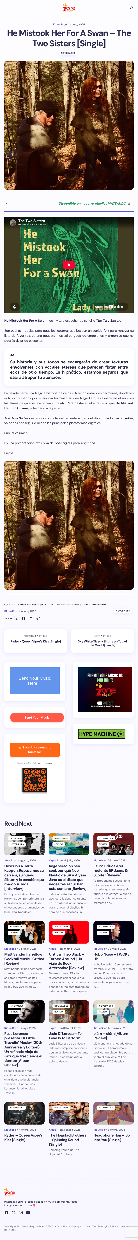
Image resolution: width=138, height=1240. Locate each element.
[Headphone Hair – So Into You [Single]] (113, 1113)
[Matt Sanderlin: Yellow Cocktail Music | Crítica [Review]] (24, 932)
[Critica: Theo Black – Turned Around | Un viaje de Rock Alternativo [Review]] (69, 932)
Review (58, 844)
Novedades (68, 53)
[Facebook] (6, 1212)
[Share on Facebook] (23, 618)
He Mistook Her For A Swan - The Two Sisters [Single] (46, 605)
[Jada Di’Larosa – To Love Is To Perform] (69, 1011)
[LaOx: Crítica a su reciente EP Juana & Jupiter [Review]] (113, 844)
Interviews (17, 838)
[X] (13, 1212)
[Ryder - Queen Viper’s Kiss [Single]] (35, 641)
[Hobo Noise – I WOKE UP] (113, 932)
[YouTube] (28, 1212)
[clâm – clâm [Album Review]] (113, 1011)
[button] (6, 8)
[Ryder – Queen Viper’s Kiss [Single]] (24, 1113)
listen (86, 605)
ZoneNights (99, 605)
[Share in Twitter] (16, 618)
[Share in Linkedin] (30, 618)
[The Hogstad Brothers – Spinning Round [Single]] (69, 1113)
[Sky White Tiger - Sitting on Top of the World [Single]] (102, 641)
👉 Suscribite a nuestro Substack (35, 750)
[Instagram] (20, 1212)
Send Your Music (37, 717)
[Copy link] (37, 618)
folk (7, 605)
